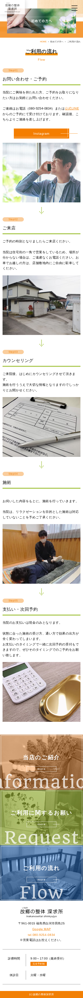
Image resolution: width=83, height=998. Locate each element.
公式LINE (72, 108)
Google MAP (41, 929)
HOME (43, 41)
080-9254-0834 (41, 935)
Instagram (41, 133)
